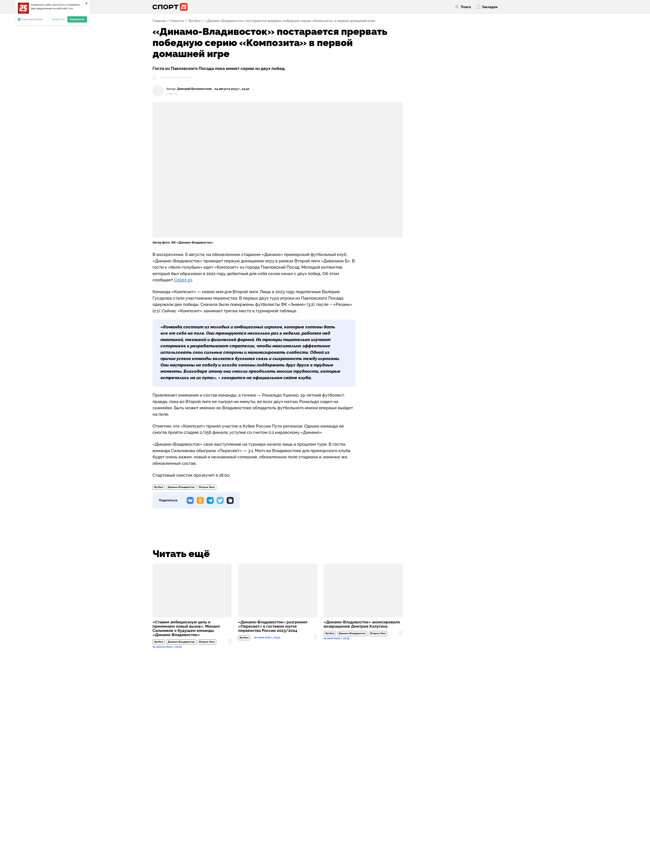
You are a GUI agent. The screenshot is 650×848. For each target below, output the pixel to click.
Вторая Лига (207, 487)
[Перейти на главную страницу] (170, 7)
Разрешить (77, 19)
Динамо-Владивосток (181, 487)
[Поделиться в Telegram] (210, 500)
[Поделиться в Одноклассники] (200, 500)
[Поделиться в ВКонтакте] (190, 500)
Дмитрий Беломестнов (194, 89)
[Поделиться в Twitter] (220, 500)
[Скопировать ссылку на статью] (230, 500)
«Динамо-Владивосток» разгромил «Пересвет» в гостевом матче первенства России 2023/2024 (272, 626)
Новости (177, 21)
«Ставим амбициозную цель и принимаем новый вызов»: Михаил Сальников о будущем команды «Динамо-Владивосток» (186, 628)
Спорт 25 (183, 279)
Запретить (58, 19)
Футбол (194, 21)
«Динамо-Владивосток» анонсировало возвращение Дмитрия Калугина (362, 624)
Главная (159, 21)
